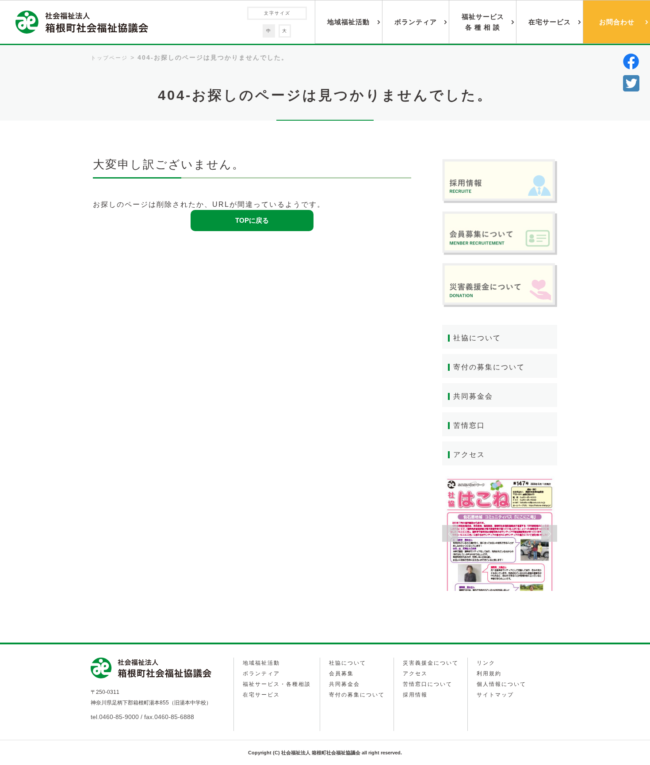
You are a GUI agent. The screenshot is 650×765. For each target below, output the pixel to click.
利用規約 (489, 673)
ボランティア (415, 22)
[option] (499, 533)
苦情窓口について (427, 684)
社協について (477, 338)
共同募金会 (473, 396)
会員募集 (341, 673)
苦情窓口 (469, 425)
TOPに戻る (252, 220)
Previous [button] (450, 533)
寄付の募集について (489, 367)
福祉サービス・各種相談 (277, 684)
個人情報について (501, 684)
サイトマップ (495, 695)
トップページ (109, 58)
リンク (486, 663)
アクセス (469, 454)
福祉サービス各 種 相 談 (483, 22)
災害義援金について (431, 663)
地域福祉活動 (348, 22)
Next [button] (549, 533)
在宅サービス (549, 22)
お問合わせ (617, 22)
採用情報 (415, 695)
